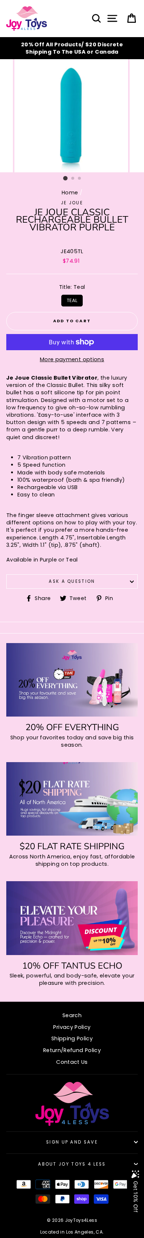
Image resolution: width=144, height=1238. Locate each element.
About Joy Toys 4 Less (72, 1164)
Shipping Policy (72, 1038)
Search (72, 1015)
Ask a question (72, 581)
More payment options (72, 359)
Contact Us (72, 1062)
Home (70, 192)
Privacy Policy (71, 1027)
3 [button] (80, 178)
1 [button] (65, 178)
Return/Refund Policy (72, 1050)
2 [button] (73, 178)
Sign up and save (72, 1142)
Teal (72, 299)
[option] (72, 48)
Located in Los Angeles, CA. (72, 1232)
